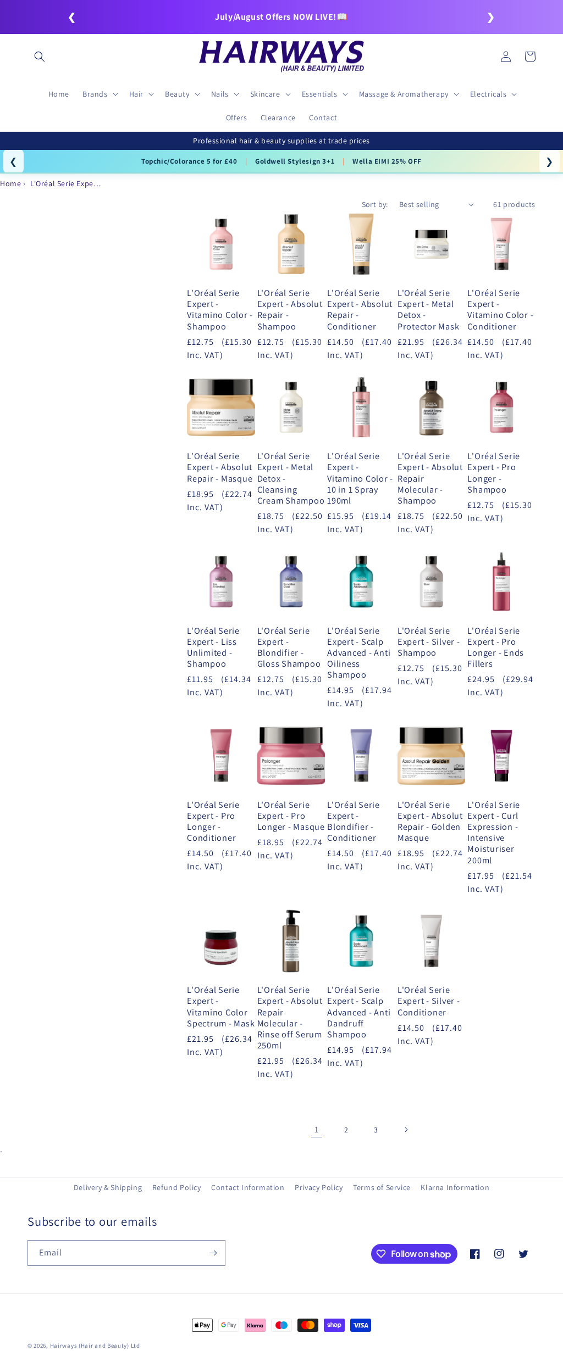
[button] (39, 56)
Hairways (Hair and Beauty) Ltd (95, 1345)
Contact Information (247, 1187)
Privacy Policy (319, 1187)
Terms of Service (382, 1187)
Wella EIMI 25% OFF (387, 161)
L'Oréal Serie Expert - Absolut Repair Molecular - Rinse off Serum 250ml (290, 1017)
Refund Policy (176, 1187)
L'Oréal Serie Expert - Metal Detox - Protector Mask (429, 309)
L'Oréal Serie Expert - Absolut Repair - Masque (219, 466)
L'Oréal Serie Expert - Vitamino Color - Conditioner (500, 309)
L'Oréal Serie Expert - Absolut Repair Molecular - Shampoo (430, 478)
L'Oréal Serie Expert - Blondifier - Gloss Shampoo (289, 647)
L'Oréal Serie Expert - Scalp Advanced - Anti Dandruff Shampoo (358, 1012)
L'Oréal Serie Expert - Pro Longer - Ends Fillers (495, 647)
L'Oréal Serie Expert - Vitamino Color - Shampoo (220, 309)
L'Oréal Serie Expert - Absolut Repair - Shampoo (290, 309)
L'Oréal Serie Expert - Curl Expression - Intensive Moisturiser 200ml (493, 832)
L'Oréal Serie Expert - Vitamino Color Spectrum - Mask (221, 1006)
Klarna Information (455, 1187)
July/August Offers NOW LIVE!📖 (281, 17)
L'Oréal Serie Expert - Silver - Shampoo (429, 641)
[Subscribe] (213, 1253)
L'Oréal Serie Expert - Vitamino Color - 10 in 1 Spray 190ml (360, 478)
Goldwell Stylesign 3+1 (294, 161)
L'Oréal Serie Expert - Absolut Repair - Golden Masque (430, 821)
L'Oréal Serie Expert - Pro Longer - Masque (291, 815)
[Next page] (406, 1130)
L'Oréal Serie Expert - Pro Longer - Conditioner (213, 821)
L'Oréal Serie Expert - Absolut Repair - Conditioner (360, 309)
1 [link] (316, 1129)
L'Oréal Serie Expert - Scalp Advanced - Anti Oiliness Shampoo (358, 652)
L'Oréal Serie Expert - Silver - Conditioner (429, 1000)
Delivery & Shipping (108, 1187)
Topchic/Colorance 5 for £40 (189, 161)
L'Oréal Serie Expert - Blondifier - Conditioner (353, 821)
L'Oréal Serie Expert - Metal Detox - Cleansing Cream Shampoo (291, 478)
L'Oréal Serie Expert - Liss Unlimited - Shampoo (213, 647)
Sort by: (375, 204)
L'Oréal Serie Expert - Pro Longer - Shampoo (493, 472)
